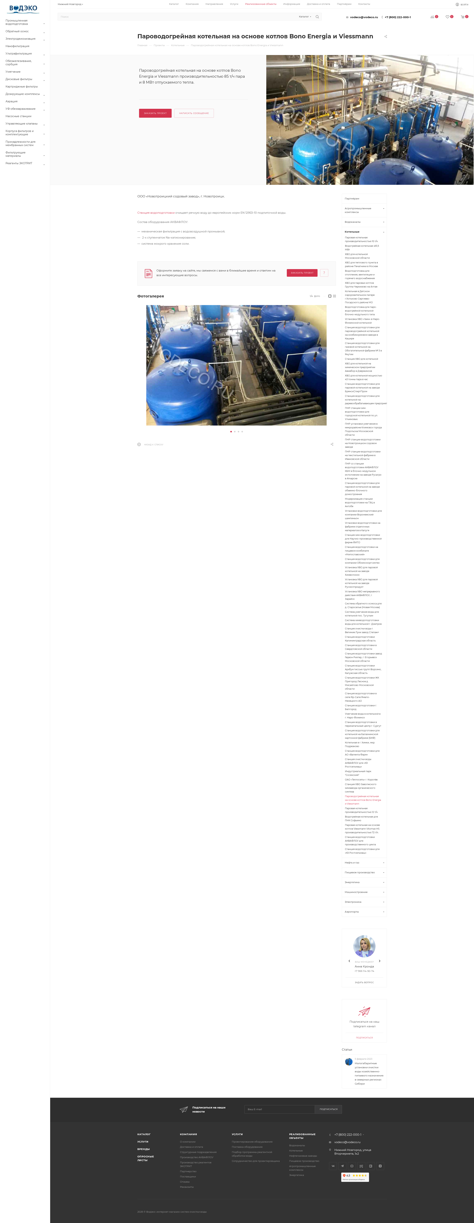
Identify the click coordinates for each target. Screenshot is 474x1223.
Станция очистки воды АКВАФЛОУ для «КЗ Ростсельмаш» (358, 763)
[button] (231, 431)
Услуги (143, 1141)
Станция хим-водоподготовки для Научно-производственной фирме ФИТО (363, 539)
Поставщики (188, 1176)
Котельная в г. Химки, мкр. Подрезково (360, 744)
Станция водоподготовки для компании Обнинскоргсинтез (362, 561)
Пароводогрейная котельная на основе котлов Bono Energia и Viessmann (363, 800)
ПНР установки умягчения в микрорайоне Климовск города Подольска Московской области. (363, 429)
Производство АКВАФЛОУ (196, 1157)
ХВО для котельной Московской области (357, 256)
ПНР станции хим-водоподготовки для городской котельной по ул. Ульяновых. (361, 414)
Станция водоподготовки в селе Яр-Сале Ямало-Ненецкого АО (361, 697)
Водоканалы (297, 1145)
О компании (188, 1141)
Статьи (347, 1049)
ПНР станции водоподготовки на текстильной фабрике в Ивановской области (362, 455)
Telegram (342, 1166)
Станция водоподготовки (156, 212)
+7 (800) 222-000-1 (398, 17)
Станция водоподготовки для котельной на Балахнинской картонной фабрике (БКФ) (362, 734)
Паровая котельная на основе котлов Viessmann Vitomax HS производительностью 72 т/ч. (362, 829)
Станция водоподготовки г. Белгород (361, 707)
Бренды (143, 1149)
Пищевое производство (304, 1160)
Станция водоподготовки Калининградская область (360, 639)
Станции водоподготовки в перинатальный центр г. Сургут (363, 724)
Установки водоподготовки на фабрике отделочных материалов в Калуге (362, 527)
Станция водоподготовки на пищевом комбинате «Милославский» (361, 551)
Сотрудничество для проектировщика (256, 1160)
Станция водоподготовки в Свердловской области (361, 647)
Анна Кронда (364, 966)
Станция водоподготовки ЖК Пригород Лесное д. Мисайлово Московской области (362, 683)
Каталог (144, 1134)
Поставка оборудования (247, 1146)
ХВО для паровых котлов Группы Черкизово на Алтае (361, 285)
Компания (188, 1134)
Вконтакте (333, 1166)
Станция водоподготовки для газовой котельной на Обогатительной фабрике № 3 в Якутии (363, 349)
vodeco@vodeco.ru (364, 17)
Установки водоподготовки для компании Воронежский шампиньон (363, 514)
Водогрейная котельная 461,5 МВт (362, 247)
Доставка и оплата (191, 1146)
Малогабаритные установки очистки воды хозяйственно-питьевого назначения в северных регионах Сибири (369, 1073)
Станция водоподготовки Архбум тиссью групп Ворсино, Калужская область (363, 669)
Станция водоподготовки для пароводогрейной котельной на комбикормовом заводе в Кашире (362, 333)
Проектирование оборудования (252, 1141)
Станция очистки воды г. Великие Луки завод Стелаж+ (362, 630)
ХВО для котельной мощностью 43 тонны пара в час (363, 377)
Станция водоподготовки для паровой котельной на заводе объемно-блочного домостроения (362, 489)
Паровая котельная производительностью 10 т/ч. (361, 239)
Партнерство (188, 1171)
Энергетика (296, 1175)
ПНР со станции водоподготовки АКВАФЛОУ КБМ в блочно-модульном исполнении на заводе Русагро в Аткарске (363, 471)
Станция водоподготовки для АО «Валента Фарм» (362, 752)
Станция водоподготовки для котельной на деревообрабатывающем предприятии (364, 400)
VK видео (371, 1166)
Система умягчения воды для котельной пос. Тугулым (362, 613)
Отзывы (185, 1181)
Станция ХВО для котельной (361, 359)
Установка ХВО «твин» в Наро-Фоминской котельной (362, 321)
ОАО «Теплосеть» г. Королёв (361, 779)
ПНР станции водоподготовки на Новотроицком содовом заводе (362, 443)
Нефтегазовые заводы (303, 1155)
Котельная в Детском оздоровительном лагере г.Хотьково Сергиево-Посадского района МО (360, 297)
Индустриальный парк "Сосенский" (358, 773)
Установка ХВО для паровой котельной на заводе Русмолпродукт (361, 583)
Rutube (361, 1166)
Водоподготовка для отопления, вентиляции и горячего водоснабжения (360, 274)
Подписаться (364, 1038)
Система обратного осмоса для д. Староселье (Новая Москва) (363, 605)
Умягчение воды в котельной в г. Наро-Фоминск (362, 715)
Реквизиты (187, 1186)
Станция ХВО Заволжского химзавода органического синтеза (360, 788)
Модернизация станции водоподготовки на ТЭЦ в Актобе (360, 502)
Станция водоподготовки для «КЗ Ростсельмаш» (362, 851)
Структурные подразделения (198, 1152)
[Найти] (317, 17)
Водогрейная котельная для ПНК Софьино (361, 818)
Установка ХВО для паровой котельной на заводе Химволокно (361, 571)
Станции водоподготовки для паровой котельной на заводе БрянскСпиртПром (362, 388)
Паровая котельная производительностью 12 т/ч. (361, 810)
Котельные (296, 1150)
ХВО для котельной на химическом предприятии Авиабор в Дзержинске (360, 367)
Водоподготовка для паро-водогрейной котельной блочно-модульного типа (361, 311)
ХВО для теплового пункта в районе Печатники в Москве (361, 264)
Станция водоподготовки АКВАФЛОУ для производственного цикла (360, 841)
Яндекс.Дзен (380, 1166)
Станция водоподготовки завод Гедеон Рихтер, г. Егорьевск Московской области (363, 657)
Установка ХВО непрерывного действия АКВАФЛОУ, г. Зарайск (362, 595)
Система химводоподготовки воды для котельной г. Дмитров (363, 622)
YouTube (352, 1166)
